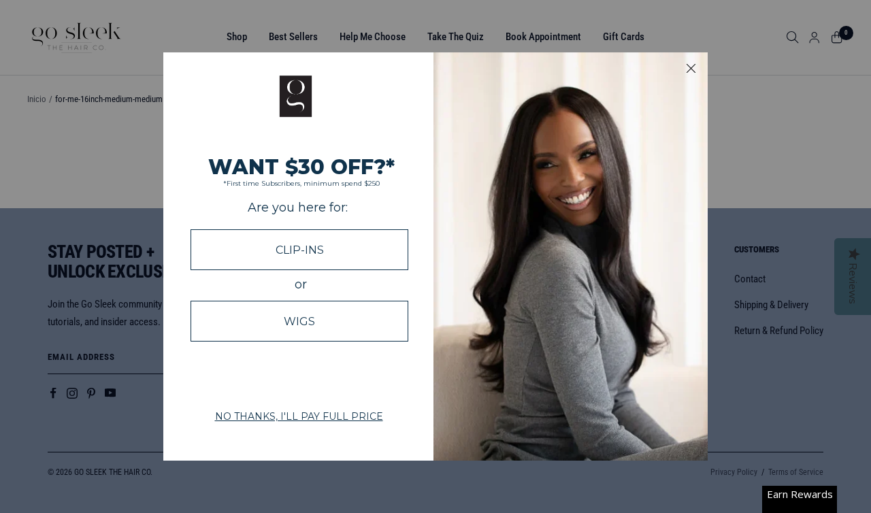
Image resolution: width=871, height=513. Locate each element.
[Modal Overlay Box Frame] (435, 256)
